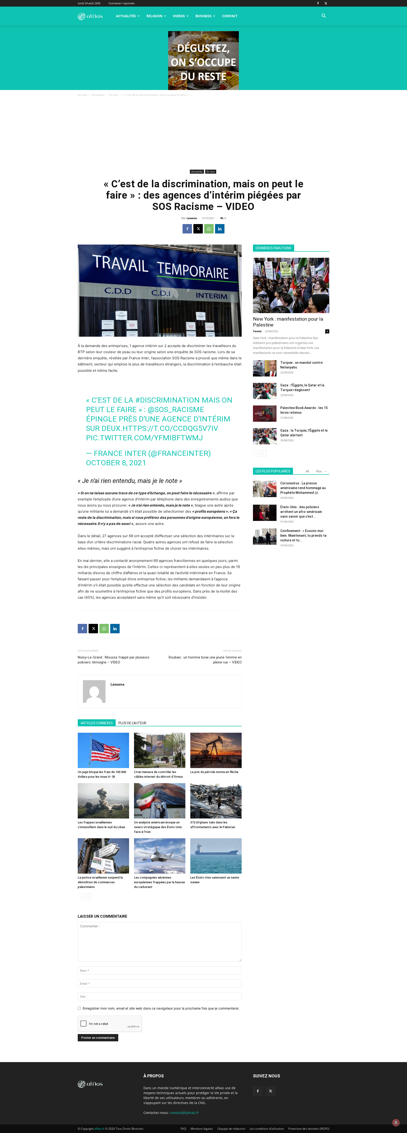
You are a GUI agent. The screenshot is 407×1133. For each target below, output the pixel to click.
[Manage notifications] (396, 1122)
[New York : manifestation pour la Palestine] (291, 285)
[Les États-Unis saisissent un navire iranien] (216, 856)
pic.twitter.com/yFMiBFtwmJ (144, 437)
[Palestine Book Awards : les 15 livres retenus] (265, 413)
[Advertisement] (203, 133)
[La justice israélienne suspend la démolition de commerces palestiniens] (103, 856)
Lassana (192, 218)
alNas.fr (99, 1129)
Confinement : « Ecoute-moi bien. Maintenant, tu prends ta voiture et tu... (303, 535)
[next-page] (88, 896)
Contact (229, 16)
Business (203, 16)
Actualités (126, 16)
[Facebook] (318, 3)
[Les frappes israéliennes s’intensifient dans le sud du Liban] (103, 800)
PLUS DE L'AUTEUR (132, 723)
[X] (325, 3)
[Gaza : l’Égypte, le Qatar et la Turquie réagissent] (265, 391)
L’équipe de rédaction (231, 1129)
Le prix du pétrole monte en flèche (214, 772)
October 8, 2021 (116, 462)
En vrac (114, 95)
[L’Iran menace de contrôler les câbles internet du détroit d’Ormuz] (159, 750)
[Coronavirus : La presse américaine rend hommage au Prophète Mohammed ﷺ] (265, 489)
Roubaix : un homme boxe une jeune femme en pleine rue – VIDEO (205, 659)
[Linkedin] (219, 228)
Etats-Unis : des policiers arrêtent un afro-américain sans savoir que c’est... (301, 511)
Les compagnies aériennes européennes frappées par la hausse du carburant (159, 882)
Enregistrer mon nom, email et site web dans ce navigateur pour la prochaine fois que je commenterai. (161, 1008)
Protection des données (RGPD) (308, 1129)
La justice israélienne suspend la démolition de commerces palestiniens (100, 882)
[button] (323, 16)
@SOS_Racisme (176, 409)
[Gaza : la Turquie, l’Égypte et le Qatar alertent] (265, 436)
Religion (154, 16)
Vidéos (179, 16)
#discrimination (167, 400)
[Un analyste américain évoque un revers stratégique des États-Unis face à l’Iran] (159, 800)
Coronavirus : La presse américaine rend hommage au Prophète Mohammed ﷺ (303, 488)
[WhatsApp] (209, 228)
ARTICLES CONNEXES (97, 723)
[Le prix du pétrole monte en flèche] (216, 750)
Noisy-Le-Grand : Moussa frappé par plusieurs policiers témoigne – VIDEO (113, 659)
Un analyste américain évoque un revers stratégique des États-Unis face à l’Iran (158, 827)
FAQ (183, 1129)
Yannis (257, 331)
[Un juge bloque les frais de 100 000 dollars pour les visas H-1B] (103, 750)
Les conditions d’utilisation (267, 1129)
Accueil (82, 95)
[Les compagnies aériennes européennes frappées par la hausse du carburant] (159, 856)
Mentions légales (202, 1129)
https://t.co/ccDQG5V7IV (170, 428)
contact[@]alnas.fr (184, 1112)
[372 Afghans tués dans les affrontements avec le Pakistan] (216, 800)
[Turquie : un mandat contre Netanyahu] (265, 368)
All (307, 471)
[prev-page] (81, 896)
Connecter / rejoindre (121, 3)
